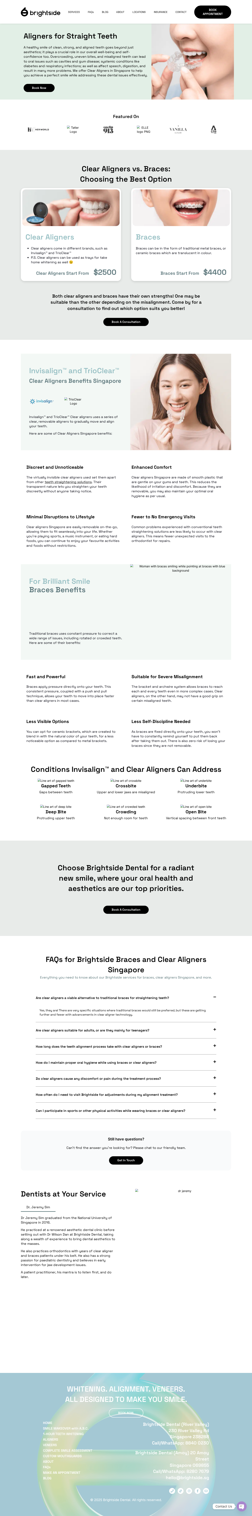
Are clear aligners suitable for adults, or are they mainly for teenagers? (92, 1030)
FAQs (91, 12)
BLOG (105, 12)
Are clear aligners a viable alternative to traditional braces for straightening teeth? (102, 998)
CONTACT (181, 12)
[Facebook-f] (198, 1491)
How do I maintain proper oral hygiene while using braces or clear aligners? (96, 1062)
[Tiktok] (181, 1491)
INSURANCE (161, 12)
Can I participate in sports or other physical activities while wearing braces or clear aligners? (110, 1111)
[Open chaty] (242, 1506)
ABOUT (120, 12)
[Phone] (172, 1491)
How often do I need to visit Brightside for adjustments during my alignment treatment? (107, 1094)
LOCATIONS (139, 12)
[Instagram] (189, 1491)
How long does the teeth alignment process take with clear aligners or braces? (99, 1046)
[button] (126, 998)
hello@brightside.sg (187, 1477)
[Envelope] (206, 1491)
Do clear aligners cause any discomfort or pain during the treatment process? (98, 1078)
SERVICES (74, 12)
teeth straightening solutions (68, 482)
